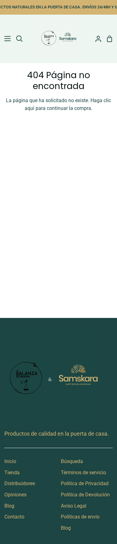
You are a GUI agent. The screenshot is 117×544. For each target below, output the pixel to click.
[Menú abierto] (5, 38)
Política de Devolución (85, 495)
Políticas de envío (80, 517)
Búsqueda (72, 461)
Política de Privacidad (85, 483)
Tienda (12, 472)
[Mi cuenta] (95, 39)
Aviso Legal (73, 506)
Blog (9, 506)
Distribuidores (19, 483)
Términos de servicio (83, 472)
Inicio (10, 461)
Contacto (14, 517)
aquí (29, 108)
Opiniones (15, 495)
